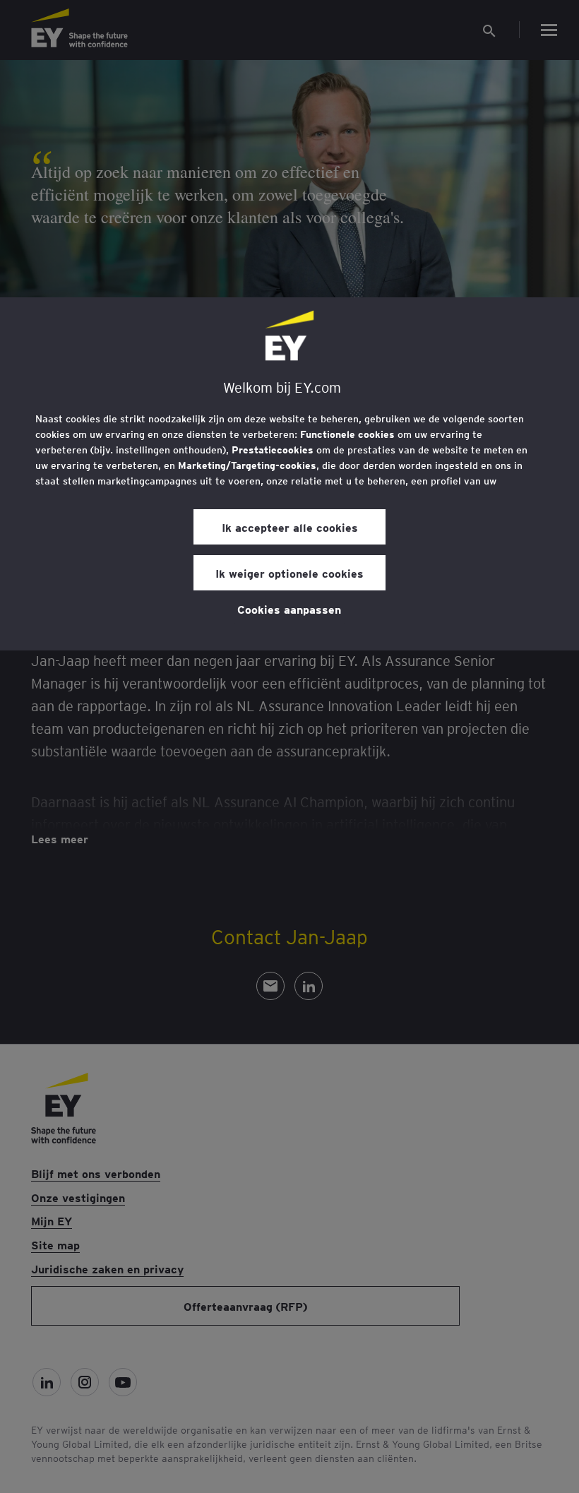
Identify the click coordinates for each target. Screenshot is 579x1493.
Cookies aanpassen (289, 609)
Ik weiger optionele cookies (289, 573)
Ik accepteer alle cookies (290, 527)
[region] (289, 473)
